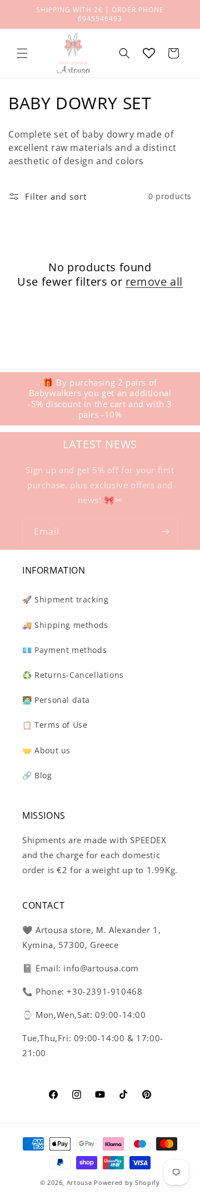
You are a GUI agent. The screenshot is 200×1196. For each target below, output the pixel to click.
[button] (22, 53)
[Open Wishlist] (149, 53)
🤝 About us (46, 750)
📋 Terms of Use (54, 724)
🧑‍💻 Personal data (56, 700)
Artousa (79, 1182)
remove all (154, 282)
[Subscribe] (165, 532)
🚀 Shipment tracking (65, 599)
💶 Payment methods (64, 650)
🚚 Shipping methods (65, 625)
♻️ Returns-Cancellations (73, 675)
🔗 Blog (37, 775)
